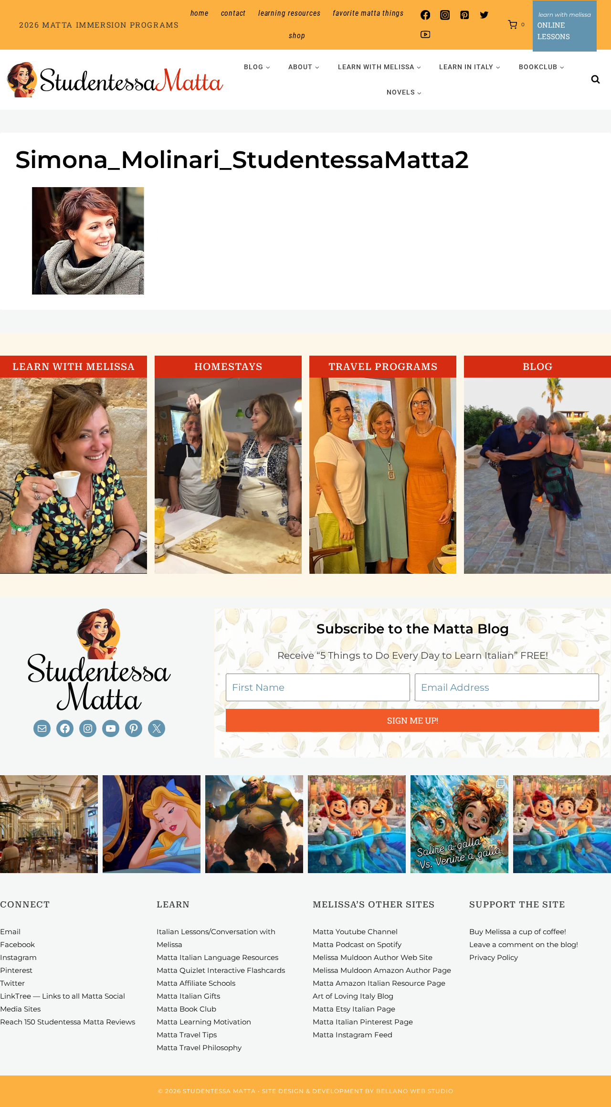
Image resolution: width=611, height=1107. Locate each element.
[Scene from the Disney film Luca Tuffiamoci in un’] (357, 824)
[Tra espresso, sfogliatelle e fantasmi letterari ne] (49, 824)
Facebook (17, 944)
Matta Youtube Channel (355, 931)
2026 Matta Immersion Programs (99, 25)
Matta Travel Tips (187, 1034)
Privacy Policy (493, 957)
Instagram (18, 957)
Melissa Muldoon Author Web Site (372, 957)
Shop (297, 35)
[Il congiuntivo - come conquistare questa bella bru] (254, 824)
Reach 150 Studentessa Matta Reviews (67, 1021)
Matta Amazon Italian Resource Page (379, 983)
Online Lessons (553, 30)
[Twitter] (484, 15)
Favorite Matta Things (368, 13)
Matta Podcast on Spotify (357, 944)
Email (10, 931)
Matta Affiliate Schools (196, 983)
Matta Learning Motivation (204, 1021)
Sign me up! (412, 720)
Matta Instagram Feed (352, 1034)
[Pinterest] (464, 15)
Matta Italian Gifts (188, 996)
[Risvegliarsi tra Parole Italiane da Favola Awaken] (151, 824)
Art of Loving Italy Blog (353, 996)
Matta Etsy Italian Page (354, 1008)
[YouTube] (425, 34)
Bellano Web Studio (414, 1091)
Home (199, 13)
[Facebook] (425, 15)
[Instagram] (444, 15)
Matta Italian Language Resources (217, 957)
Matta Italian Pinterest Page (363, 1021)
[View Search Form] (596, 80)
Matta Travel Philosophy (199, 1047)
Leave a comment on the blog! (523, 944)
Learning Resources (289, 13)
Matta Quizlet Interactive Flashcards (221, 970)
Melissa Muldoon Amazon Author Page (382, 970)
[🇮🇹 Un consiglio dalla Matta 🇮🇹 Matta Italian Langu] (459, 824)
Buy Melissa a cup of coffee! (517, 931)
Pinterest (16, 970)
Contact (233, 13)
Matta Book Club (186, 1008)
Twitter (12, 983)
